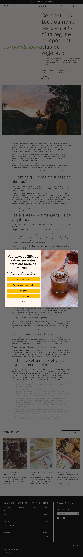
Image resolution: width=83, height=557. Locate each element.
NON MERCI (23, 301)
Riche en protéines (23, 279)
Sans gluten (23, 291)
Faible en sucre (23, 296)
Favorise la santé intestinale (23, 285)
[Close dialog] (76, 251)
